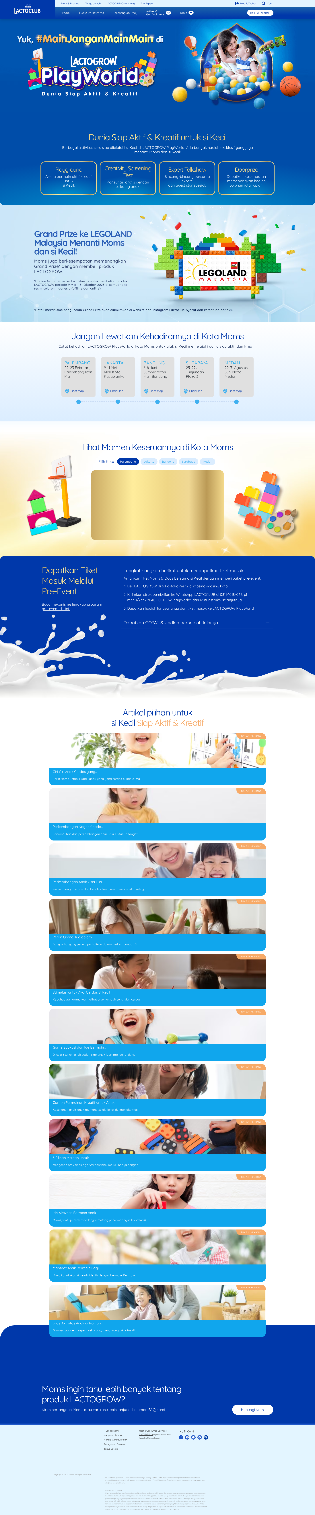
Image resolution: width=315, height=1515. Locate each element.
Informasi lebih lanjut (122, 173)
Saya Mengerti (158, 183)
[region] (159, 172)
